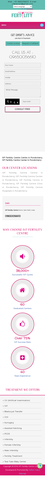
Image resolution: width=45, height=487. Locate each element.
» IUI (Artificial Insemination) (16, 400)
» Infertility (8, 439)
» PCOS (6, 434)
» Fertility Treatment (12, 456)
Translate (29, 9)
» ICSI (5, 417)
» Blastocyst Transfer (13, 411)
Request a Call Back (30, 43)
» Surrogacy (8, 423)
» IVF (5, 406)
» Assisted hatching (12, 428)
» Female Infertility (12, 445)
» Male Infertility (10, 450)
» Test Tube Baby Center (14, 462)
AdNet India (34, 470)
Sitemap (22, 473)
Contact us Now (13, 43)
